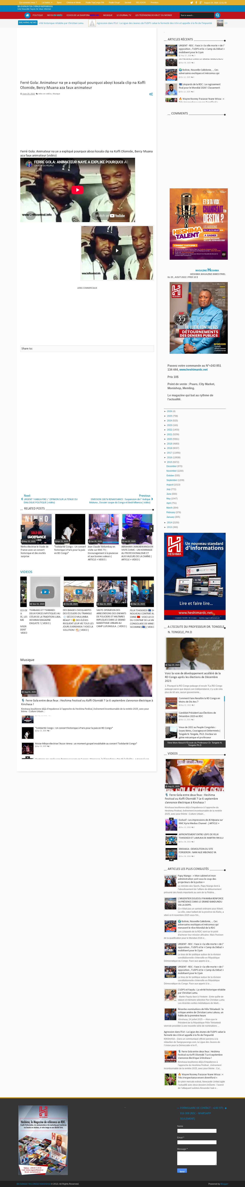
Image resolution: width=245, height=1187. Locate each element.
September (172, 480)
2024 (170, 420)
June (169, 494)
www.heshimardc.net (193, 369)
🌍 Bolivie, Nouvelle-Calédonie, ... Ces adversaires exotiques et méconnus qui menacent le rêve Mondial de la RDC (199, 64)
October (170, 475)
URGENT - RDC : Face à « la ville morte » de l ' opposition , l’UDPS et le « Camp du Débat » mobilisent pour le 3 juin (202, 49)
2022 (170, 430)
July (168, 489)
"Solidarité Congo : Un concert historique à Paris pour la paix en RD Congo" (74, 718)
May (168, 498)
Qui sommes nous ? (28, 2)
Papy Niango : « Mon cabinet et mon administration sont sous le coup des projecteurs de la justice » (197, 879)
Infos (54, 15)
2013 (170, 527)
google (201, 2)
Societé (128, 2)
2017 (170, 453)
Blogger (224, 1184)
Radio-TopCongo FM (95, 2)
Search (217, 15)
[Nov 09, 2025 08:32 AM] (169, 23)
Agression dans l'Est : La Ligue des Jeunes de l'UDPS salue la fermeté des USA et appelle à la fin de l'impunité (103, 23)
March (169, 507)
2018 (170, 448)
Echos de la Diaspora (83, 15)
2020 (170, 439)
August (170, 484)
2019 (170, 443)
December (171, 466)
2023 (170, 425)
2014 (170, 522)
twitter (191, 2)
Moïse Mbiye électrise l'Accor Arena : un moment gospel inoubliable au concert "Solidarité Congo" (86, 734)
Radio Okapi (114, 2)
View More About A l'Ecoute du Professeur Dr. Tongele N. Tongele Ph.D (194, 744)
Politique (38, 15)
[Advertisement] (87, 55)
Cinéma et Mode (74, 2)
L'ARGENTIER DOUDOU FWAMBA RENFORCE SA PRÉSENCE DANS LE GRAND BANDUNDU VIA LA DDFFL (200, 901)
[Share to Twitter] (45, 605)
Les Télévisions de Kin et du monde (153, 15)
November (171, 471)
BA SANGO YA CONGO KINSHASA (35, 6)
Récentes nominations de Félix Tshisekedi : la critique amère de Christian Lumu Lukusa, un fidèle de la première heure (200, 1012)
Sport (59, 2)
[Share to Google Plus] (50, 605)
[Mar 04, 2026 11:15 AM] (41, 23)
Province (154, 2)
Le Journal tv (124, 15)
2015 (170, 462)
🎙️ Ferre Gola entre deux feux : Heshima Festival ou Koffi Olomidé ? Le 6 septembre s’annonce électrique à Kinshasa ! (191, 799)
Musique (107, 15)
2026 (170, 411)
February (171, 512)
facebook (196, 2)
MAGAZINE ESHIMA (207, 270)
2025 (170, 416)
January (170, 517)
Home (27, 15)
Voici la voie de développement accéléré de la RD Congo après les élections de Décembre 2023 (193, 677)
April (168, 503)
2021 (170, 434)
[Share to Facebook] (41, 605)
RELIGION (141, 2)
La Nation (46, 2)
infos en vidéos (45, 94)
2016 (170, 457)
